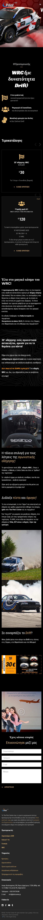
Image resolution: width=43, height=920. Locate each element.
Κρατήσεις (5, 859)
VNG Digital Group (11, 917)
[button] (40, 144)
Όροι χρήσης (29, 913)
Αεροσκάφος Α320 (8, 836)
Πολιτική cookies (13, 915)
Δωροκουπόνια (6, 863)
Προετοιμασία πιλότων (9, 866)
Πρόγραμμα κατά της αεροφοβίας (12, 874)
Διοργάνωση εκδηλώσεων (10, 870)
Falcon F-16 (5, 840)
